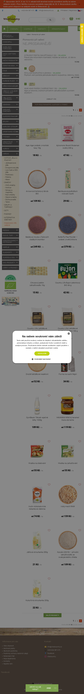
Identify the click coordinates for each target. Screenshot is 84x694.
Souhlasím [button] (42, 353)
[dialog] (42, 347)
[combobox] (69, 333)
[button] (42, 359)
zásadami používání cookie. (48, 348)
